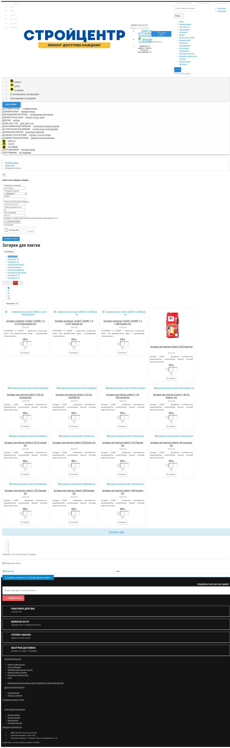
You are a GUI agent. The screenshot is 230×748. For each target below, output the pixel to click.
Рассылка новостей (15, 723)
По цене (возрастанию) (16, 264)
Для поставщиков (14, 667)
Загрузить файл (13, 221)
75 (8, 296)
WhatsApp (14, 28)
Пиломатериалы (185, 40)
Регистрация (221, 8)
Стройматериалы (185, 24)
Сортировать (9, 252)
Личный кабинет (14, 715)
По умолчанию (13, 257)
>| (8, 552)
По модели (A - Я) (14, 275)
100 (9, 298)
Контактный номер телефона (17, 201)
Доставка (13, 19)
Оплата (13, 15)
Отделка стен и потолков (40, 135)
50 (8, 293)
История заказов (14, 718)
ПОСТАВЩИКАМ (30, 98)
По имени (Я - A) (13, 262)
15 (8, 288)
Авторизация (221, 11)
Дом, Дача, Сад (184, 27)
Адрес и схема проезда (16, 665)
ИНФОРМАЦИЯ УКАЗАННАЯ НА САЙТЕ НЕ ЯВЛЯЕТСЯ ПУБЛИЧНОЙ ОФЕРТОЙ (35, 683)
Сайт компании (10, 212)
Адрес (12, 7)
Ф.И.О (7, 196)
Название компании (13, 185)
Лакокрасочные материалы (42, 138)
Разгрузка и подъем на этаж (18, 675)
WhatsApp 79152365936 (145, 40)
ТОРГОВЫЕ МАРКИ (32, 94)
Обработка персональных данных (20, 670)
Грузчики (13, 23)
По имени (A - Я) (13, 259)
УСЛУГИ (17, 86)
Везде (181, 22)
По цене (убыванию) (14, 267)
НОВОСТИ (17, 82)
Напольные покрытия (186, 53)
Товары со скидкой (15, 696)
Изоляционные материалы (41, 115)
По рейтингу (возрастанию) (17, 272)
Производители (13, 693)
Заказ (12, 11)
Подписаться (15, 598)
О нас (10, 678)
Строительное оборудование (45, 129)
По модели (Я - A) (14, 278)
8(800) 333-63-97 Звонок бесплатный (145, 33)
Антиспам (9, 225)
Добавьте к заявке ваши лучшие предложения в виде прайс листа (31, 218)
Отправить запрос (11, 239)
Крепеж (182, 35)
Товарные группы (12, 191)
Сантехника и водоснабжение (46, 126)
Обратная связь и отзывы (17, 673)
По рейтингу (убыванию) (16, 270)
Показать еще (116, 532)
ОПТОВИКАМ (18, 90)
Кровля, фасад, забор (186, 37)
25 (8, 290)
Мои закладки (13, 720)
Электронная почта (13, 207)
